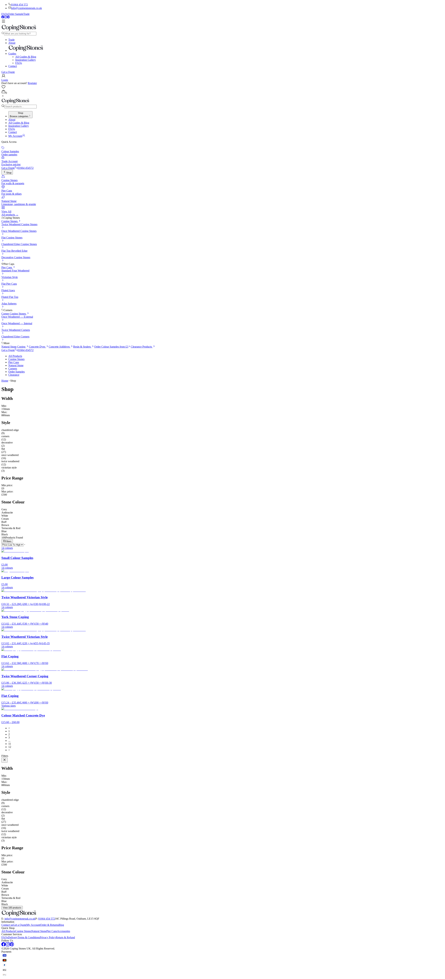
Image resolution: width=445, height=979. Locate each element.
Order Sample (15, 14)
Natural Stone (15, 365)
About (11, 42)
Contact (12, 66)
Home (4, 380)
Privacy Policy (48, 937)
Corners (12, 368)
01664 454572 (26, 167)
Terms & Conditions (29, 937)
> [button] (9, 749)
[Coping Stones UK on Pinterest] (8, 17)
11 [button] (9, 743)
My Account (33, 924)
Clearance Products (142, 346)
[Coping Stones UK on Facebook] (2, 17)
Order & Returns (49, 924)
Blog (61, 924)
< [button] (9, 728)
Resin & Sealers (82, 346)
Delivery (13, 937)
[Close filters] (4, 760)
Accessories (63, 931)
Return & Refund (65, 937)
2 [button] (9, 734)
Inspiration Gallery (25, 59)
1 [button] (9, 731)
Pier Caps (7, 267)
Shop (8, 172)
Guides (12, 53)
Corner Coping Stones (14, 313)
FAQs (4, 14)
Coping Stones (9, 221)
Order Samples (16, 371)
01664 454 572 (19, 4)
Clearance (13, 374)
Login (4, 80)
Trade (26, 14)
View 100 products (12, 907)
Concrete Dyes (37, 346)
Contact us (7, 924)
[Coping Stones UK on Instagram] (5, 17)
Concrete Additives (59, 346)
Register (32, 83)
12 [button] (9, 746)
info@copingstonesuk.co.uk (26, 8)
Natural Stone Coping (13, 346)
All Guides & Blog (25, 56)
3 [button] (9, 737)
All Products (15, 356)
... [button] (9, 740)
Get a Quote (8, 72)
